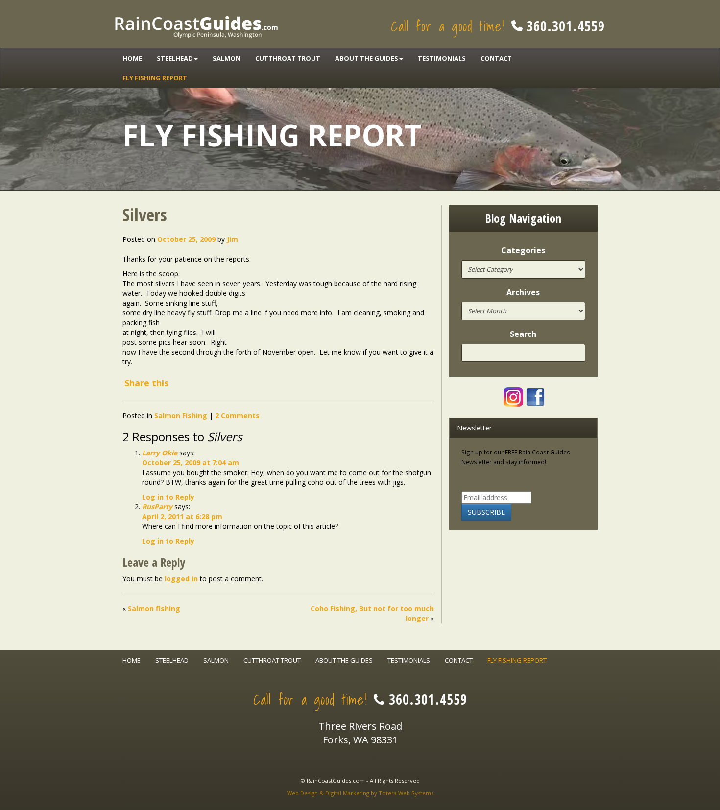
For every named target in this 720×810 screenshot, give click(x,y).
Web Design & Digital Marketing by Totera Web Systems (360, 793)
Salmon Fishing (180, 415)
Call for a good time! (498, 26)
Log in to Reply (168, 496)
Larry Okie (159, 452)
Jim (232, 239)
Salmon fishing (154, 608)
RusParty (157, 506)
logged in (181, 578)
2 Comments (237, 415)
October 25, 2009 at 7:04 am (190, 462)
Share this (146, 383)
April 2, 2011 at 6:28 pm (182, 516)
